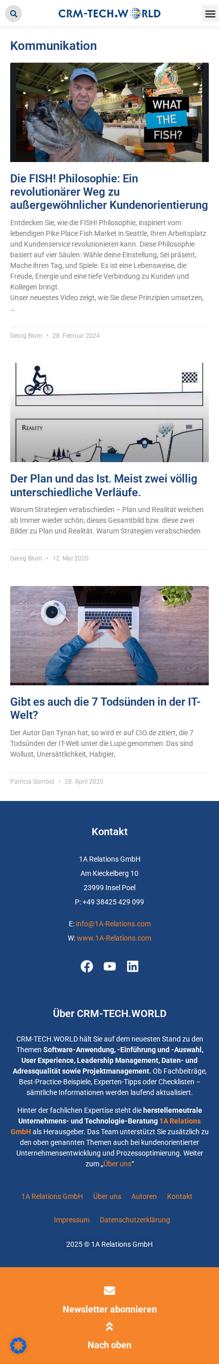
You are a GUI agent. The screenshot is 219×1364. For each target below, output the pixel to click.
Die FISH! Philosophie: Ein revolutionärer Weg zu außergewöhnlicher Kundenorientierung (109, 192)
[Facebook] (86, 966)
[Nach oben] (109, 1326)
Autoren (144, 1196)
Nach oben (109, 1345)
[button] (13, 13)
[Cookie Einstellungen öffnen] (18, 1351)
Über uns (117, 1164)
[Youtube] (109, 966)
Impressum (72, 1220)
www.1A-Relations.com (114, 938)
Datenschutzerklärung (135, 1220)
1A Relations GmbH (52, 1196)
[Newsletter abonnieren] (109, 1290)
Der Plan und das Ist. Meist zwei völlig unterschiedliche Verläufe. (104, 485)
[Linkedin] (132, 966)
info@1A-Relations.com (113, 924)
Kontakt (180, 1196)
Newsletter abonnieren (110, 1309)
